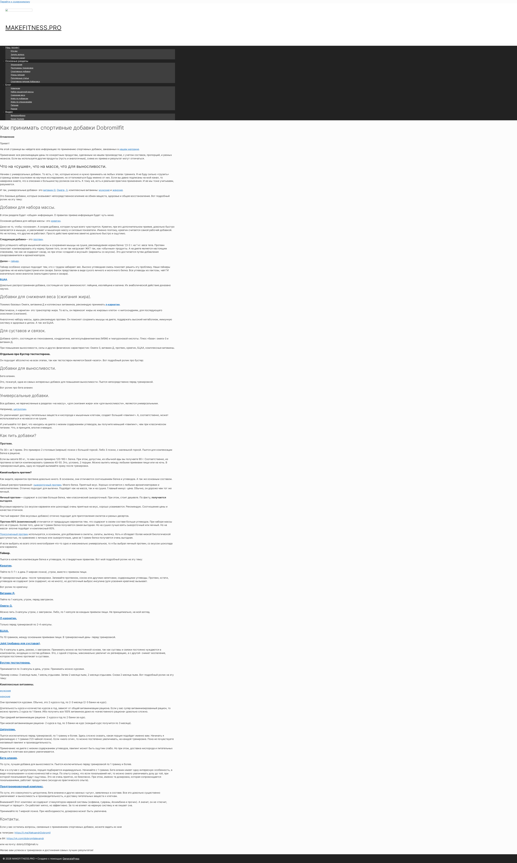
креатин (55, 220)
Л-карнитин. (8, 618)
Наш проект (12, 47)
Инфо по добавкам (19, 98)
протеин (38, 239)
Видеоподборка (18, 115)
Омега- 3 (62, 190)
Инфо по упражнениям (21, 102)
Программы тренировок (22, 68)
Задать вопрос (17, 54)
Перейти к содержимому (15, 1)
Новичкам (15, 88)
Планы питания (18, 75)
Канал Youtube (17, 119)
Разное (14, 109)
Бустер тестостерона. (15, 662)
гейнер (15, 261)
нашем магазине (129, 149)
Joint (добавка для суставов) (20, 643)
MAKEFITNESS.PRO (33, 27)
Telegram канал (18, 58)
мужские (104, 190)
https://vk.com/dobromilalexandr (25, 838)
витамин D (49, 190)
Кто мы (14, 51)
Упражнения (16, 64)
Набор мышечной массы (22, 92)
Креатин (5, 565)
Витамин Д (7, 593)
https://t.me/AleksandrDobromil (32, 832)
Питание (14, 105)
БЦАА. (4, 630)
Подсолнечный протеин (14, 534)
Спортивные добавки (20, 71)
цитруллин (19, 409)
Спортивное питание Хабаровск (25, 81)
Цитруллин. (8, 729)
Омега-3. (6, 605)
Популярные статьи (20, 78)
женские (117, 190)
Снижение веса (18, 95)
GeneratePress (71, 858)
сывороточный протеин (47, 484)
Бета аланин (8, 758)
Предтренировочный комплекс (21, 786)
